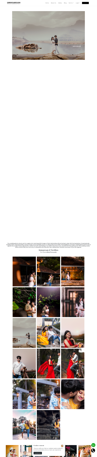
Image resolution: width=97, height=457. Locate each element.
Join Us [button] (71, 3)
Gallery (60, 3)
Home (47, 3)
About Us (53, 3)
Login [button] (77, 3)
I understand (37, 453)
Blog (65, 3)
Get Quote (85, 3)
